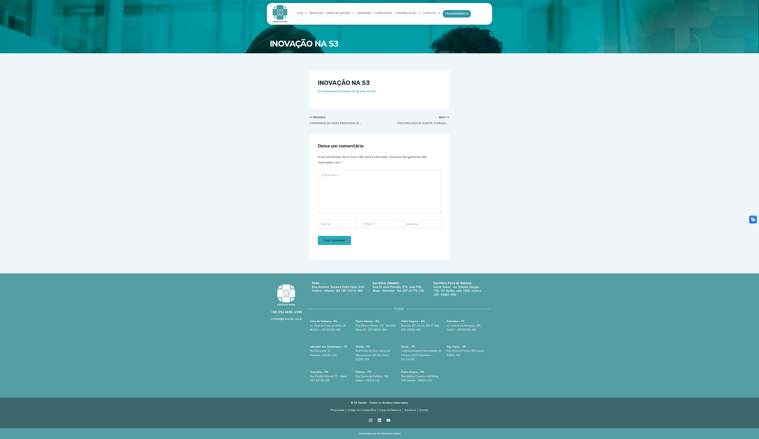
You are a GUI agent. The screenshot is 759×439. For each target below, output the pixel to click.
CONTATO (429, 13)
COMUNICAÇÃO (405, 13)
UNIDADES (364, 13)
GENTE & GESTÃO (338, 13)
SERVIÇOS (316, 13)
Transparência (456, 14)
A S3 (300, 13)
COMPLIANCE (383, 13)
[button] (302, 13)
